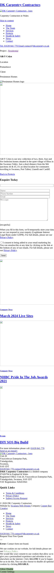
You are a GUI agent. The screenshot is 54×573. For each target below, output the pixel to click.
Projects (9, 33)
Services (9, 30)
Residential (13, 51)
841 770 (37, 448)
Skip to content (7, 20)
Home (8, 25)
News (8, 38)
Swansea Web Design (21, 506)
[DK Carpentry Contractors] (16, 11)
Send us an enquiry (8, 451)
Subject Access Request (16, 498)
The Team (10, 28)
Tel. (9, 46)
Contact (9, 41)
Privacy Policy (6, 237)
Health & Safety (13, 36)
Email (33, 46)
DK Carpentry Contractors (20, 5)
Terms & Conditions (15, 493)
